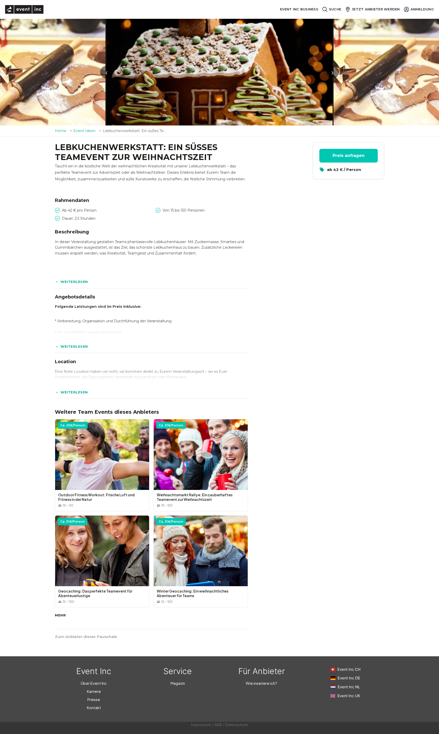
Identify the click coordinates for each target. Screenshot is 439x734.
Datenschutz (236, 724)
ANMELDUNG (422, 9)
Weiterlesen (74, 282)
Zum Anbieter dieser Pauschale (86, 636)
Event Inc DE (349, 678)
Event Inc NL (349, 686)
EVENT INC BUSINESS (299, 9)
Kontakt (94, 707)
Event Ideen (84, 131)
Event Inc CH (348, 669)
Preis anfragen (349, 155)
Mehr (60, 615)
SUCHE (335, 9)
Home (60, 131)
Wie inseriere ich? (261, 683)
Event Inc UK (348, 695)
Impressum (201, 724)
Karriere (94, 691)
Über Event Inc (94, 683)
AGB (218, 724)
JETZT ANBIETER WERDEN (376, 9)
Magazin (177, 683)
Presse (93, 699)
